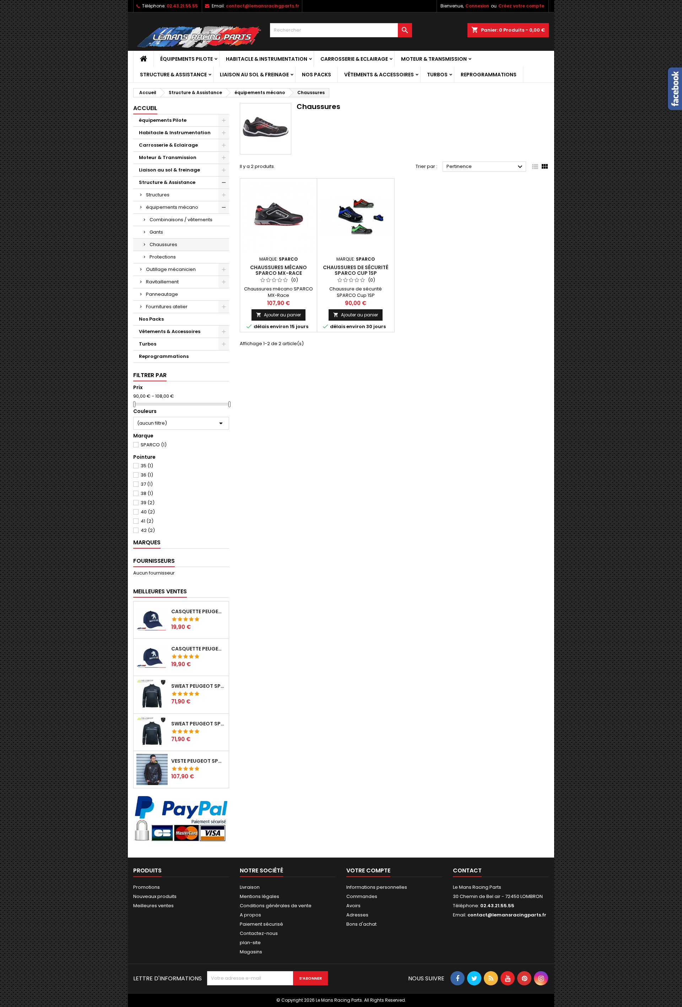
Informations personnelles (376, 887)
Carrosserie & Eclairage (354, 58)
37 (147, 484)
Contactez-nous (259, 933)
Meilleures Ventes (160, 591)
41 (147, 521)
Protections (163, 257)
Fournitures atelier (167, 306)
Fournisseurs (154, 561)
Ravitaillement (162, 281)
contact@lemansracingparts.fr (262, 6)
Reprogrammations (488, 74)
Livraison (250, 887)
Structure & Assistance (173, 74)
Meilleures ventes (153, 905)
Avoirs (353, 905)
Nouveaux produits (155, 896)
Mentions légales (259, 896)
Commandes (361, 896)
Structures (157, 194)
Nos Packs (316, 74)
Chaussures (163, 244)
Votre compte (368, 870)
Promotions (146, 887)
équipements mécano (172, 207)
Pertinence (485, 167)
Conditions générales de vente (276, 905)
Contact (467, 870)
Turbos (437, 74)
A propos (250, 914)
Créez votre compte (521, 6)
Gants (156, 232)
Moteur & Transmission (434, 58)
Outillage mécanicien (171, 269)
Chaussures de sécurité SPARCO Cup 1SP (355, 270)
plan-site (250, 942)
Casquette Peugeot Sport (198, 611)
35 (147, 465)
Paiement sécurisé (261, 924)
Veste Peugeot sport (198, 761)
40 (148, 511)
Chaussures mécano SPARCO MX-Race (278, 270)
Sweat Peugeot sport (198, 686)
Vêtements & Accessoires (379, 74)
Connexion (477, 6)
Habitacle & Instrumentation (266, 58)
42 (148, 530)
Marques (147, 542)
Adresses (357, 914)
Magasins (251, 951)
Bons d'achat (361, 924)
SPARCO (154, 444)
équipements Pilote (186, 58)
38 (147, 493)
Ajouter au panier (278, 315)
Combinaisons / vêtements (181, 219)
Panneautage (162, 294)
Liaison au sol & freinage (254, 74)
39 (148, 502)
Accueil (145, 108)
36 (147, 475)
